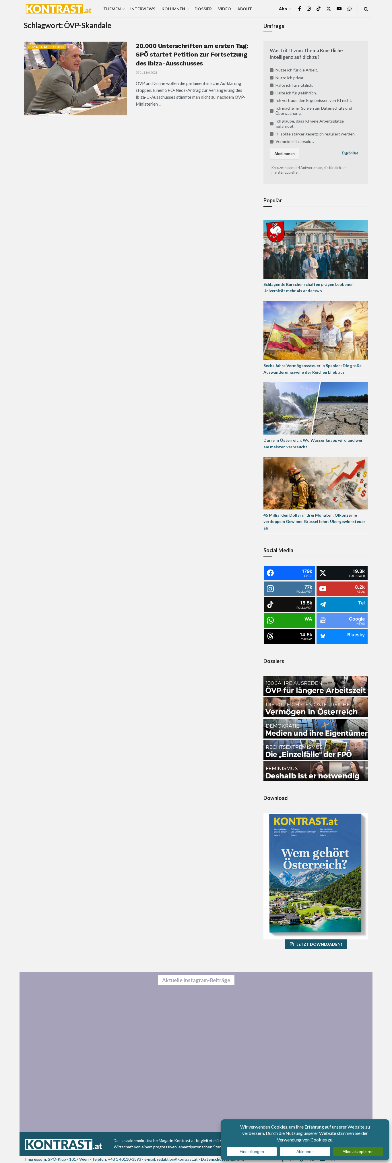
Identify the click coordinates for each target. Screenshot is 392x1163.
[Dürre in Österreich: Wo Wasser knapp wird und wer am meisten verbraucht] (315, 408)
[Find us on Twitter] (328, 9)
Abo (283, 8)
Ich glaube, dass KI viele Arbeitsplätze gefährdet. (309, 124)
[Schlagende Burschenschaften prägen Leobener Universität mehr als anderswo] (315, 248)
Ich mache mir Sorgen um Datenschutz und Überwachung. (313, 111)
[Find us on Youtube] (339, 9)
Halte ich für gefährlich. (296, 92)
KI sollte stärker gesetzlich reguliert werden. (315, 133)
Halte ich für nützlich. (294, 85)
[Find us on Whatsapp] (350, 9)
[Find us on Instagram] (309, 9)
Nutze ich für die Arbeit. (296, 69)
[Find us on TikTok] (319, 9)
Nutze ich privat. (289, 77)
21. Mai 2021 (148, 72)
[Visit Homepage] (58, 9)
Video (224, 8)
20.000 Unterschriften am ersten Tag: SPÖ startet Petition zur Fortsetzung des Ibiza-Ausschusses (192, 54)
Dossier (203, 8)
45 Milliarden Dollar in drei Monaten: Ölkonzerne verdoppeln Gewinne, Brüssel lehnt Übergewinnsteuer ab (314, 521)
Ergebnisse (350, 153)
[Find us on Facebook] (299, 9)
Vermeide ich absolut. (294, 141)
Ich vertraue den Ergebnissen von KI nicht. (313, 100)
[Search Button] (366, 9)
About (244, 8)
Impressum (35, 1159)
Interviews (142, 8)
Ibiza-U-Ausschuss (46, 47)
